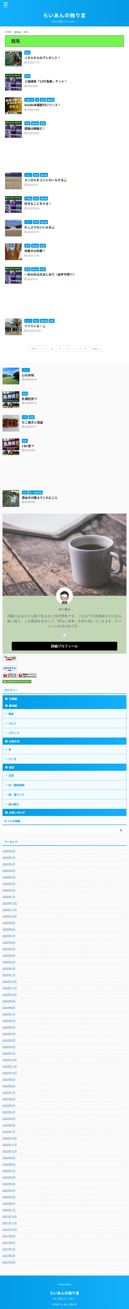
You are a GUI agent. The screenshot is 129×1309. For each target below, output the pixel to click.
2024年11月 (10, 988)
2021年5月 (9, 1262)
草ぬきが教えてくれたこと (40, 497)
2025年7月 (9, 936)
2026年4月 (9, 877)
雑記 (11, 767)
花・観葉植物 (16, 785)
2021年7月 (9, 1249)
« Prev (33, 348)
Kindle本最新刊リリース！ (42, 105)
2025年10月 (10, 916)
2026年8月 (9, 851)
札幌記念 (28, 398)
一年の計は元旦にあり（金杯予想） (50, 274)
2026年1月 (9, 896)
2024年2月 (9, 1047)
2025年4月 (9, 955)
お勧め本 (14, 741)
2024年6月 (9, 1020)
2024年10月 (10, 994)
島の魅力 (13, 804)
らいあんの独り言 (64, 15)
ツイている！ (33, 326)
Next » (95, 348)
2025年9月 (9, 923)
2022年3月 (9, 1197)
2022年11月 (10, 1145)
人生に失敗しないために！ (64, 1298)
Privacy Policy (64, 1284)
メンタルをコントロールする (44, 180)
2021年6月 (9, 1255)
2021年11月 (10, 1223)
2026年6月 (9, 864)
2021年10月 (10, 1229)
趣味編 (13, 706)
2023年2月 (9, 1125)
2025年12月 (10, 903)
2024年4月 (9, 1034)
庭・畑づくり (16, 795)
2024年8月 (9, 1007)
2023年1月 (9, 1131)
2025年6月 (9, 942)
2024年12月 (10, 981)
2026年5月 (9, 870)
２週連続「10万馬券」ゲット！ (45, 81)
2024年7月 (9, 1014)
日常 (11, 775)
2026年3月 (9, 883)
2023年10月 (10, 1073)
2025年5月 (9, 949)
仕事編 (13, 699)
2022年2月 (9, 1203)
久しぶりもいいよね (38, 227)
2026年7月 (9, 857)
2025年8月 (9, 929)
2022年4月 (9, 1190)
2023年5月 (9, 1105)
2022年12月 (10, 1138)
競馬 (11, 714)
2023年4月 (9, 1112)
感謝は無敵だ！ (35, 128)
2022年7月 (9, 1171)
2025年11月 (10, 910)
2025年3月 (9, 962)
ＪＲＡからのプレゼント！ (42, 57)
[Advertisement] (64, 156)
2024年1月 (9, 1053)
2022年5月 (9, 1184)
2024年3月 (9, 1040)
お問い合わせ (17, 812)
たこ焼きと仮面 (32, 422)
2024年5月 (9, 1027)
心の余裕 (28, 375)
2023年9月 (9, 1079)
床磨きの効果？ (35, 251)
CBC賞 (26, 446)
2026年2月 (9, 890)
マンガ (12, 759)
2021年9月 (9, 1236)
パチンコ (13, 733)
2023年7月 (9, 1092)
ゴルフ (12, 723)
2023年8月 (9, 1086)
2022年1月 (9, 1210)
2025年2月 (9, 968)
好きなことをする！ (38, 203)
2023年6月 (9, 1099)
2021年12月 (10, 1216)
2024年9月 (9, 1001)
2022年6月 (9, 1177)
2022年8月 (9, 1164)
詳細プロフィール (64, 645)
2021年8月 (9, 1242)
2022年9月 (9, 1158)
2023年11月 (10, 1066)
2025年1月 (9, 975)
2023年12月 (10, 1060)
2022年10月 (10, 1151)
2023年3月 (9, 1118)
